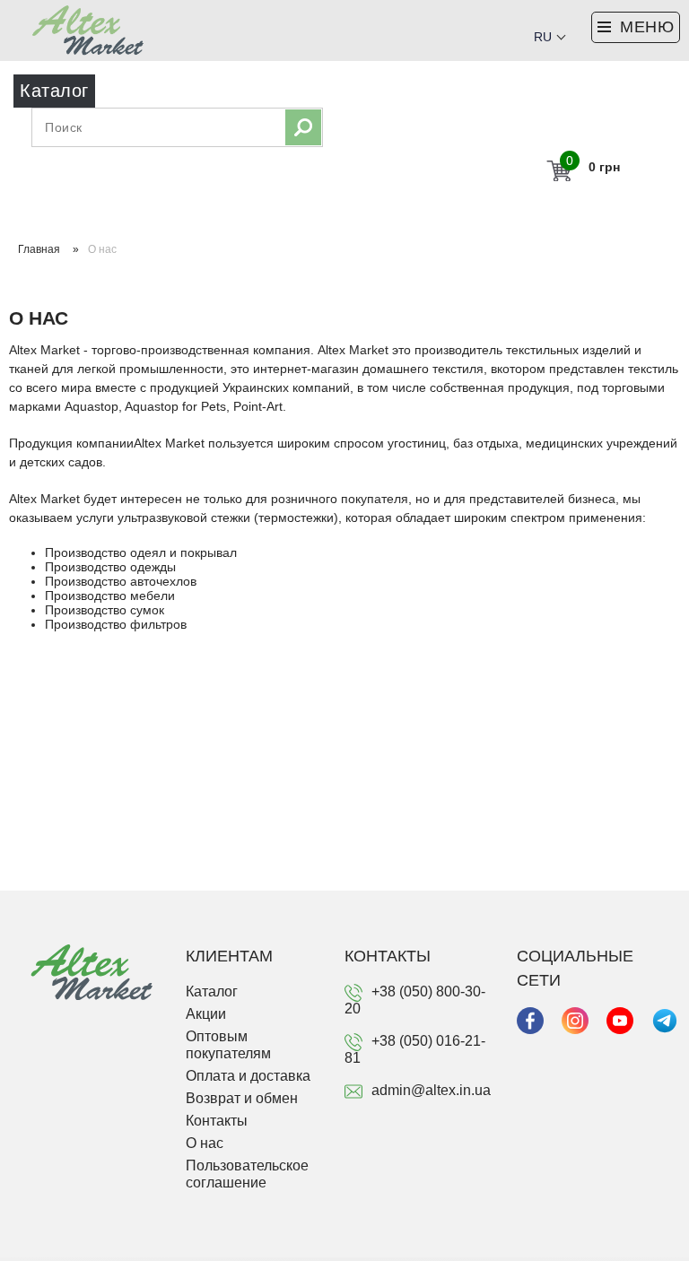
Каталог (212, 991)
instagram (575, 1020)
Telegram (664, 1020)
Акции (206, 1014)
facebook (530, 1020)
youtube (619, 1020)
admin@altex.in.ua (431, 1090)
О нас (204, 1143)
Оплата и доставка (248, 1075)
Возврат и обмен (242, 1098)
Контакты (217, 1120)
